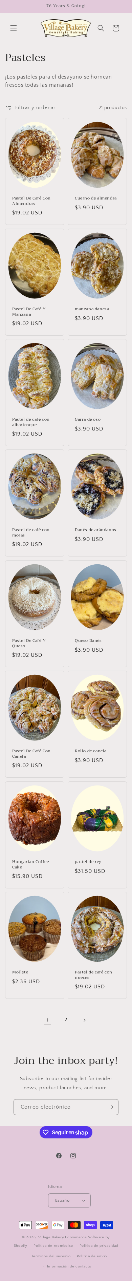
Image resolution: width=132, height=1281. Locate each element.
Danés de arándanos (95, 530)
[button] (13, 28)
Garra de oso (88, 419)
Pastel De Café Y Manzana (29, 312)
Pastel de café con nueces (93, 975)
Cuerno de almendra (96, 198)
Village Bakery (51, 1237)
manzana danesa (92, 309)
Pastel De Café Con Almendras (31, 201)
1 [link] (48, 1020)
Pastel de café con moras (31, 533)
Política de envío (92, 1256)
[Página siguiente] (84, 1020)
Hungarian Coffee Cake (30, 864)
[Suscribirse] (110, 1107)
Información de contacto (69, 1266)
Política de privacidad (99, 1246)
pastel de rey (88, 862)
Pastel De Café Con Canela (31, 754)
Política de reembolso (53, 1246)
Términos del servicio (51, 1256)
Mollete (20, 972)
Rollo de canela (91, 751)
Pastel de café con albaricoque (31, 422)
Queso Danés (88, 641)
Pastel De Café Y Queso (29, 643)
